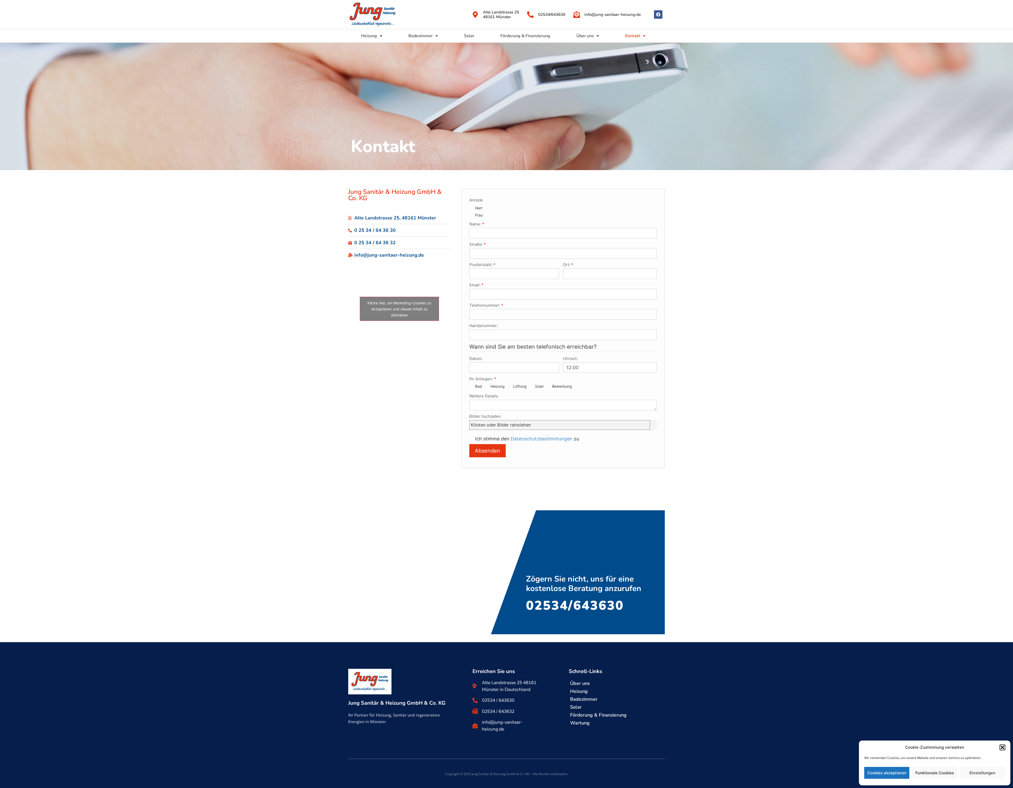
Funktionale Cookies (934, 772)
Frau (479, 215)
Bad (478, 386)
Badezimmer (420, 36)
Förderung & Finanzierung (525, 36)
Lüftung (520, 386)
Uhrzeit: (570, 359)
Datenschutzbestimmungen (541, 438)
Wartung (580, 723)
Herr (478, 208)
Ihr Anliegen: (481, 379)
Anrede (476, 200)
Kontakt (632, 36)
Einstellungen (982, 772)
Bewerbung (562, 386)
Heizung (369, 36)
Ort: (566, 265)
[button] (1002, 747)
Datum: (475, 359)
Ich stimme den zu (527, 438)
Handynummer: (483, 326)
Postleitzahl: (480, 265)
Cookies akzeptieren (886, 772)
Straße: (476, 244)
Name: (475, 224)
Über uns (585, 36)
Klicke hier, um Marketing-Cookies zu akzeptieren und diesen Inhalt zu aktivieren (399, 309)
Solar (469, 36)
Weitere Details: (484, 396)
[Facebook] (658, 14)
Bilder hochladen (485, 416)
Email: (474, 285)
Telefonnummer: (484, 305)
